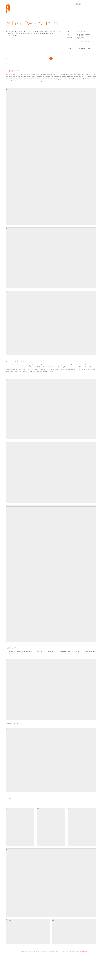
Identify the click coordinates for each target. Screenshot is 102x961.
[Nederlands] (81, 4)
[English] (78, 4)
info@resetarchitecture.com (78, 951)
